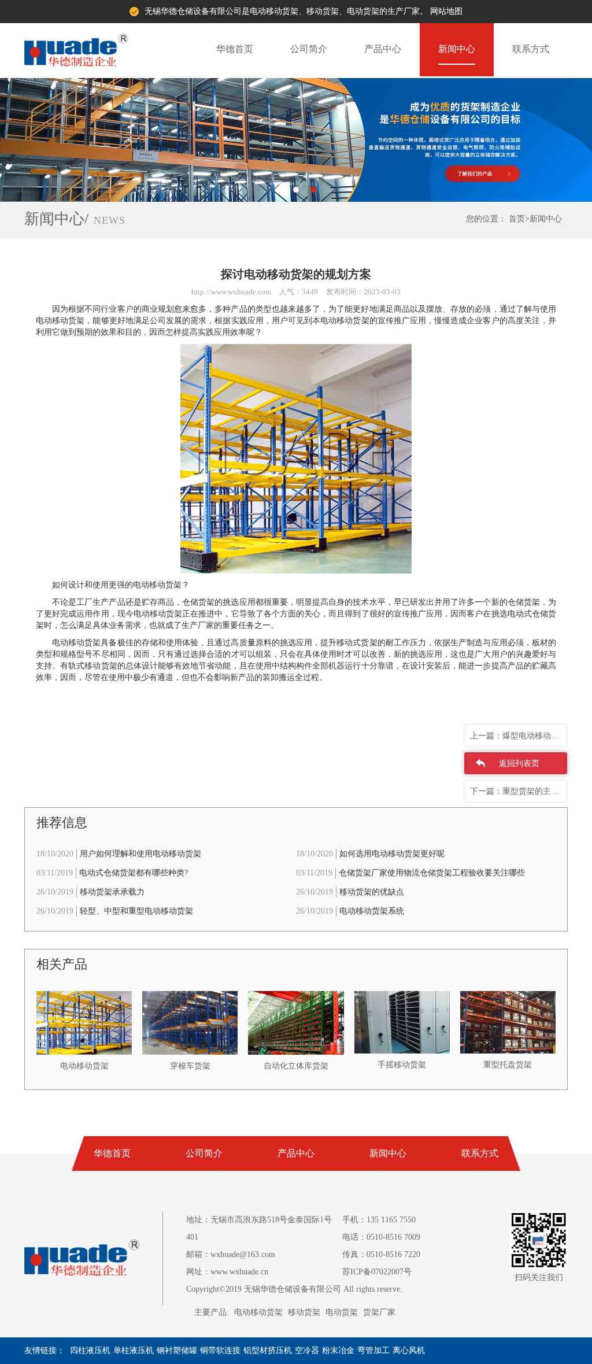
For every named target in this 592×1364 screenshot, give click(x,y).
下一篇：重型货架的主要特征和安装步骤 (519, 791)
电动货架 (341, 1312)
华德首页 (234, 49)
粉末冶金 (338, 1350)
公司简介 (308, 49)
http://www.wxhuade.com (231, 291)
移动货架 (304, 1312)
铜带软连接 (220, 1350)
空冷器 (307, 1350)
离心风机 (409, 1350)
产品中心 (382, 49)
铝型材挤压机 (267, 1350)
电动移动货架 (258, 1312)
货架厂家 (379, 1312)
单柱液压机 (133, 1350)
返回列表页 (519, 763)
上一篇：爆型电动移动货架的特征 (519, 735)
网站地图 (446, 11)
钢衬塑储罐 (177, 1350)
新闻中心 (456, 49)
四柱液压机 (90, 1350)
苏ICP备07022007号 (377, 1271)
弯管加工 (373, 1350)
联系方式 (530, 49)
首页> (519, 219)
